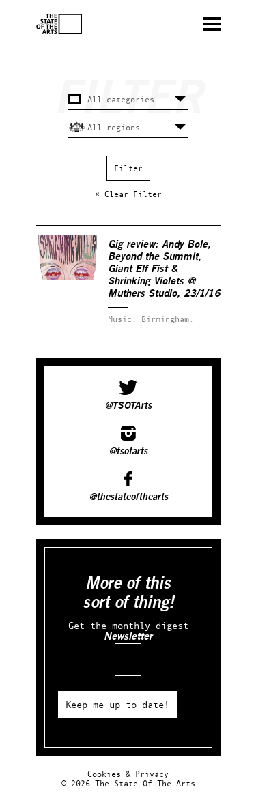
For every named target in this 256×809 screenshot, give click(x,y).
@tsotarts (128, 451)
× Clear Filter (128, 194)
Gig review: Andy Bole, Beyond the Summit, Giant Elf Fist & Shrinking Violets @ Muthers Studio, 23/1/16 (164, 269)
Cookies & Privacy (128, 774)
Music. (122, 319)
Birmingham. (167, 319)
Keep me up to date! (117, 704)
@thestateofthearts (128, 497)
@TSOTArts (128, 406)
